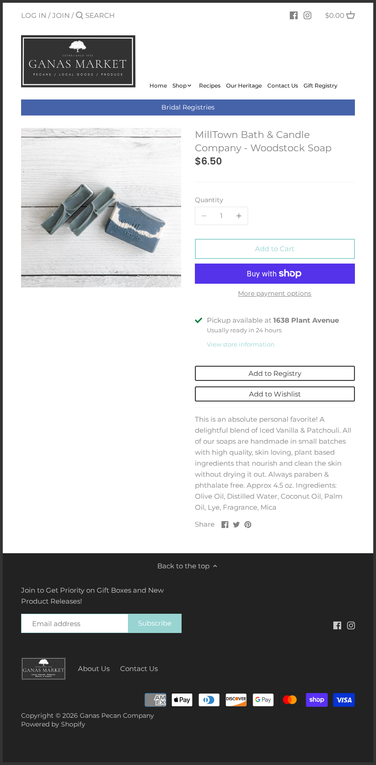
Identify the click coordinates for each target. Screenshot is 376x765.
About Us (94, 668)
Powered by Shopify (53, 724)
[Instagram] (307, 15)
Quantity (209, 200)
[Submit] (79, 15)
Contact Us (139, 668)
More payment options (274, 293)
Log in (33, 15)
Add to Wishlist (275, 394)
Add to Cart (274, 248)
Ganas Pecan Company (117, 715)
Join (61, 15)
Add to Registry (275, 373)
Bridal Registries (188, 107)
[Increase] (239, 216)
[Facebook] (294, 15)
